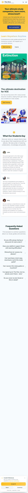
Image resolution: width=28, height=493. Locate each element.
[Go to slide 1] (11, 78)
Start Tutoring (6, 102)
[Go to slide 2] (12, 78)
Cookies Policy (14, 490)
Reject (7, 487)
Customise (19, 487)
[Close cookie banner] (25, 478)
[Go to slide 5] (16, 78)
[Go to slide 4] (15, 78)
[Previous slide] (3, 66)
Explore (17, 47)
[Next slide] (25, 66)
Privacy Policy (9, 490)
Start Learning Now (14, 27)
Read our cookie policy (14, 480)
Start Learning (6, 47)
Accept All (13, 484)
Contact (18, 490)
